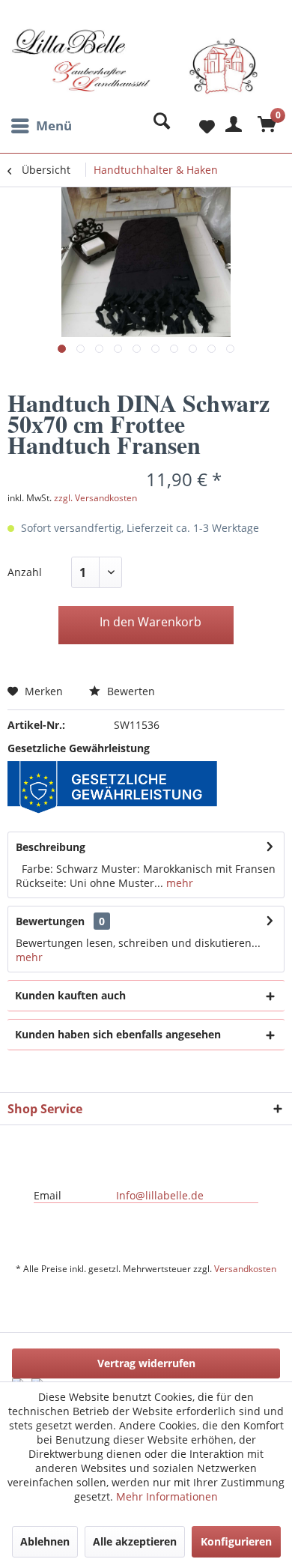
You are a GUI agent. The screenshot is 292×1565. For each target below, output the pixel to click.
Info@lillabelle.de (160, 1195)
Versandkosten (245, 1268)
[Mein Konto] (231, 126)
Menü (54, 125)
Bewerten (129, 691)
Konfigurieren (236, 1541)
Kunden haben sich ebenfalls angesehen (118, 1034)
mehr (178, 883)
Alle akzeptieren (135, 1541)
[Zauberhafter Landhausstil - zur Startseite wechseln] (134, 69)
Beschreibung (50, 847)
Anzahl (24, 572)
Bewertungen (50, 921)
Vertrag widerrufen (146, 1363)
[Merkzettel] (195, 126)
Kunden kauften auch (70, 995)
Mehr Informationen (167, 1496)
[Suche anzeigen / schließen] (158, 126)
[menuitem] (39, 126)
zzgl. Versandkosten (95, 497)
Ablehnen (45, 1541)
